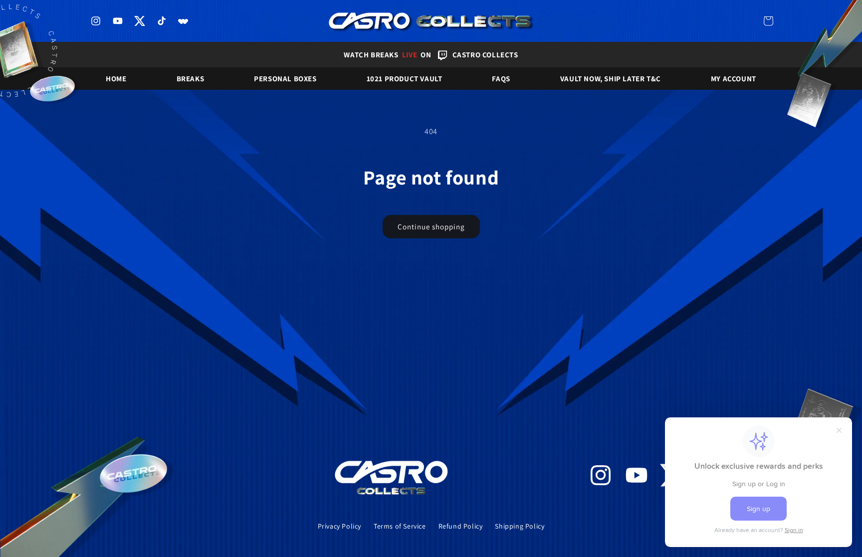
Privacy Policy (339, 526)
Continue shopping (431, 226)
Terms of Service (400, 526)
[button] (768, 21)
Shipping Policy (519, 526)
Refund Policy (460, 526)
